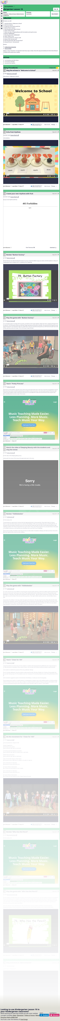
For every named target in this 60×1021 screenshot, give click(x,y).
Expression (20, 1015)
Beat (14, 1015)
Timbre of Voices (29, 1015)
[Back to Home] (4, 2)
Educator (56, 1015)
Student (45, 1015)
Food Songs (24, 1019)
